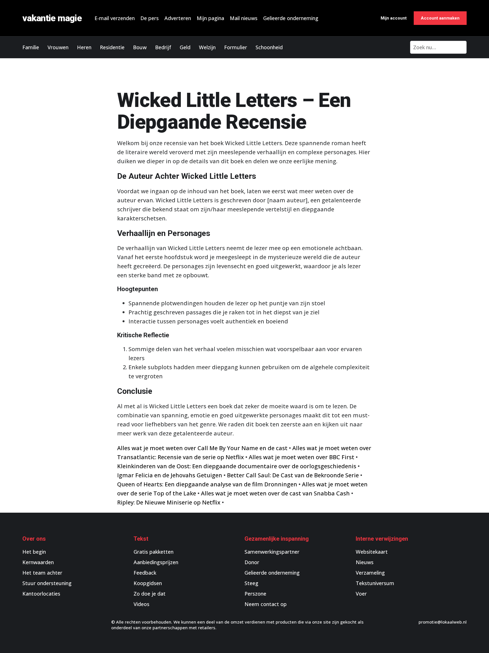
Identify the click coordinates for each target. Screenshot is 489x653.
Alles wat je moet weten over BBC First (301, 457)
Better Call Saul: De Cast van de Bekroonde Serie (293, 475)
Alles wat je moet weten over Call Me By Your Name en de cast (202, 448)
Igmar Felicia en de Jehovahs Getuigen (169, 475)
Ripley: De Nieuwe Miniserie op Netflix (168, 502)
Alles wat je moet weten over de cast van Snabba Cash (275, 493)
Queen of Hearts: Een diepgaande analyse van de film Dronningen (207, 484)
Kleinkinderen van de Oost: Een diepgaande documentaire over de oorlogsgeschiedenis (236, 466)
